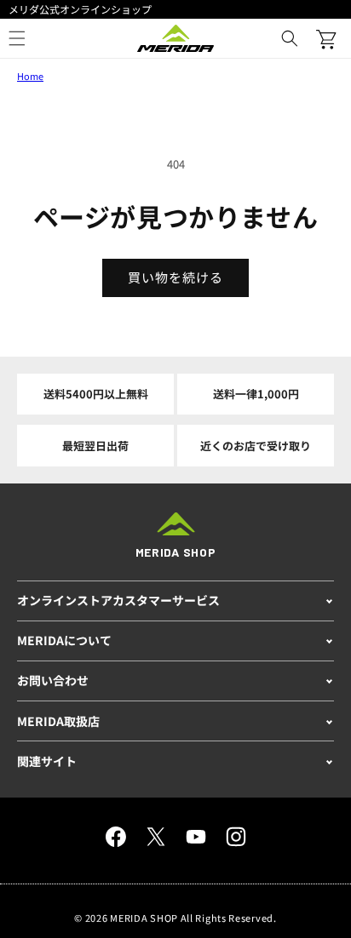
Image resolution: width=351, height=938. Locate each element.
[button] (289, 38)
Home (30, 76)
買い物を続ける (175, 277)
